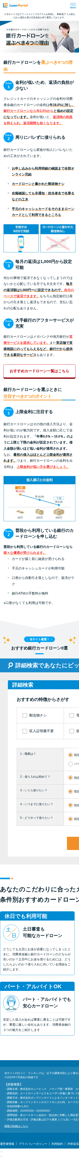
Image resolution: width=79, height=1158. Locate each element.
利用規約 (57, 1143)
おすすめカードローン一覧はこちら (39, 371)
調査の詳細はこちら (16, 1126)
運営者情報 (7, 1143)
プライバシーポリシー (33, 1143)
